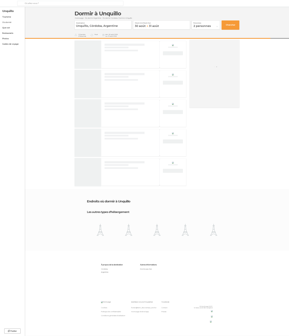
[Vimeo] (207, 303)
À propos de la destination (112, 265)
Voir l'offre (172, 53)
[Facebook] (200, 303)
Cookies (104, 308)
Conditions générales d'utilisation (113, 315)
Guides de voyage (10, 44)
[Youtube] (211, 303)
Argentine (104, 272)
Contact (164, 308)
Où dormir (7, 22)
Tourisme (6, 17)
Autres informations (148, 265)
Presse (163, 311)
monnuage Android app (140, 311)
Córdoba (104, 269)
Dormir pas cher (146, 269)
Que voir (6, 28)
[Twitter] (203, 303)
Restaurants (7, 33)
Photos (5, 39)
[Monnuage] (8, 3)
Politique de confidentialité (111, 311)
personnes (203, 26)
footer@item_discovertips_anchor (143, 308)
